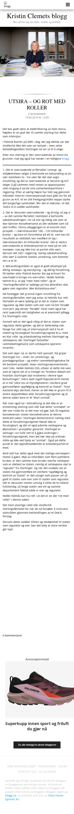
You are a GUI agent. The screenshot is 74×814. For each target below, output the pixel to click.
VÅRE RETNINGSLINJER (21, 766)
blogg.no (10, 795)
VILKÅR (62, 766)
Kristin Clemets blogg (37, 17)
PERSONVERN (47, 766)
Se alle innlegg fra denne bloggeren (37, 745)
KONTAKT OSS (27, 771)
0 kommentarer (37, 114)
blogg (65, 158)
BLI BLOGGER (47, 771)
